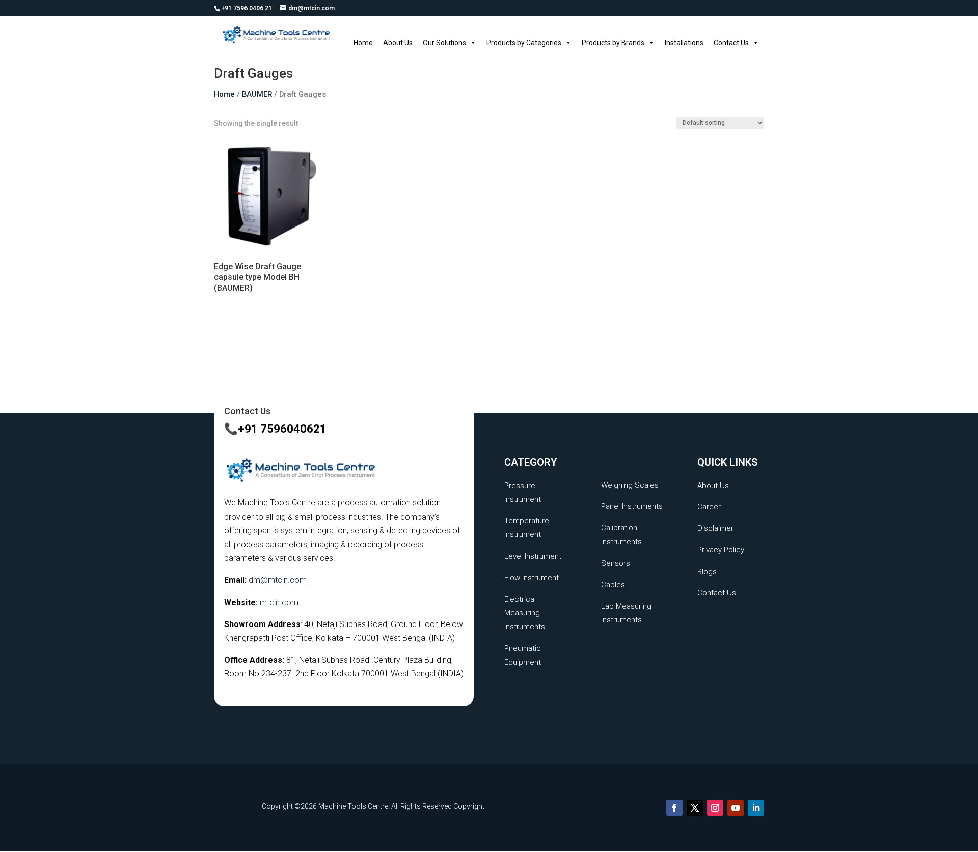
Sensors (615, 563)
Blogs (707, 571)
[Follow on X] (695, 808)
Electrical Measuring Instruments (524, 612)
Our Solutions (444, 43)
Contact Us (731, 43)
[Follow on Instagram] (715, 808)
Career (709, 507)
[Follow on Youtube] (735, 808)
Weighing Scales (630, 485)
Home (363, 43)
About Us (398, 43)
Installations (684, 43)
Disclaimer (715, 528)
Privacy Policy (720, 549)
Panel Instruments (632, 506)
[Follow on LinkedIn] (756, 808)
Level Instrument (532, 556)
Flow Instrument (531, 577)
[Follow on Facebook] (674, 808)
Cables (613, 584)
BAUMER (257, 94)
